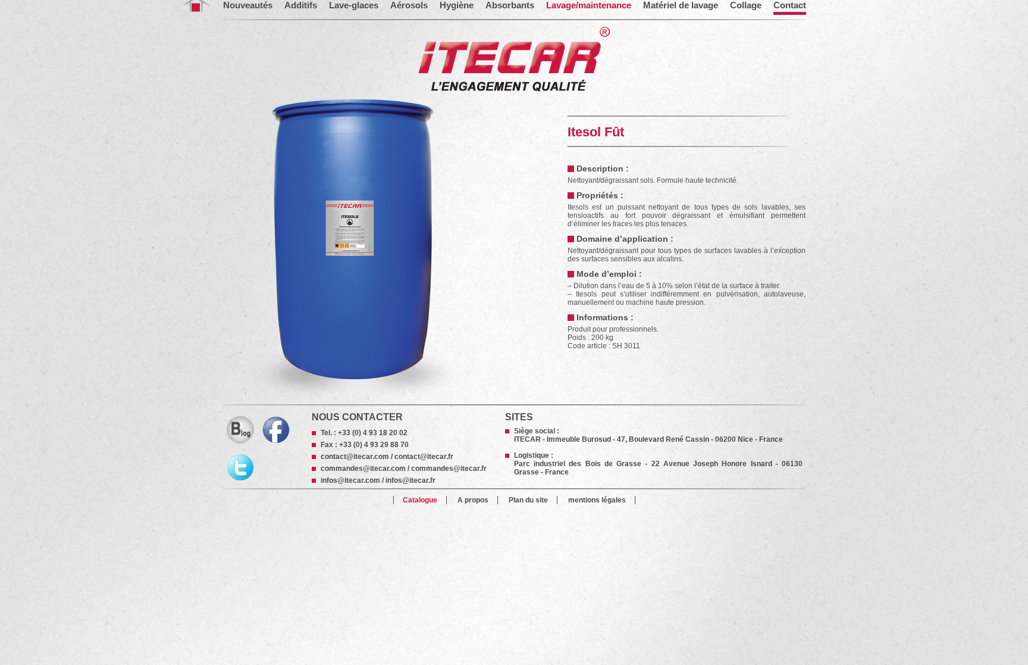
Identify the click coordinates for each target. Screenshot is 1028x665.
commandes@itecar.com (363, 468)
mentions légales (597, 500)
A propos (472, 500)
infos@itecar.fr (410, 480)
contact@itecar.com (355, 456)
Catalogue (420, 500)
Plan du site (528, 500)
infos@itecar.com (350, 480)
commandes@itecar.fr (449, 468)
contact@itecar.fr (423, 456)
